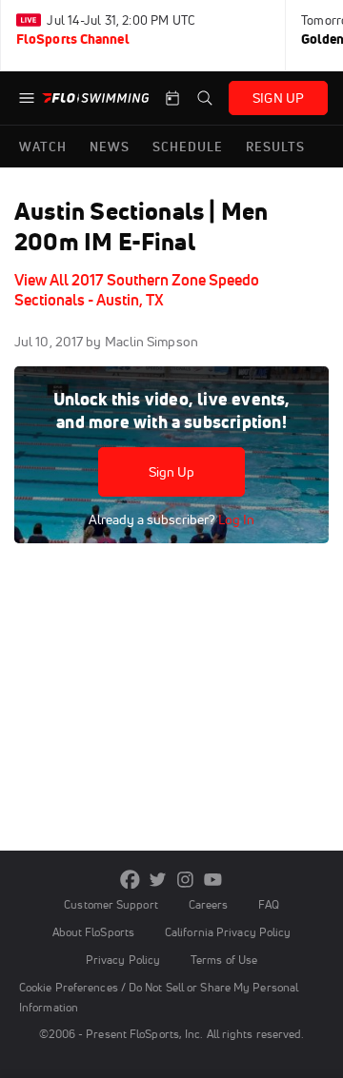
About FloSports (93, 932)
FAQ (268, 904)
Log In (234, 519)
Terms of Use (224, 959)
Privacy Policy (123, 959)
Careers (209, 904)
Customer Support (111, 904)
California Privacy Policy (228, 932)
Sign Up (172, 471)
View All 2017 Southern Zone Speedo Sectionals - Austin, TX (136, 289)
